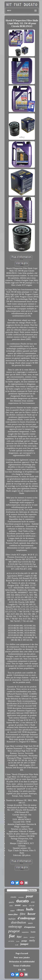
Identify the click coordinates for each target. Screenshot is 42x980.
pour (29, 896)
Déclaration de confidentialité (22, 961)
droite (17, 941)
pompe (24, 941)
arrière (11, 941)
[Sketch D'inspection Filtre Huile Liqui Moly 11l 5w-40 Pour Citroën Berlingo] (21, 43)
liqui (19, 936)
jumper (24, 944)
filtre (22, 914)
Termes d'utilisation (21, 966)
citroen (20, 909)
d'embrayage (26, 918)
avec (33, 902)
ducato (22, 901)
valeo (11, 906)
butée (33, 932)
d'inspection (29, 927)
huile (29, 909)
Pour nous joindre (22, 957)
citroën (13, 897)
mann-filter (13, 914)
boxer (31, 914)
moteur (32, 937)
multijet (11, 918)
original (12, 910)
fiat (12, 936)
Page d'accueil (22, 953)
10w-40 (31, 906)
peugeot (14, 931)
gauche (11, 902)
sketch (30, 923)
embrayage (15, 926)
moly (32, 940)
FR (24, 970)
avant (17, 905)
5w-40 (16, 945)
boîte (25, 906)
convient (21, 897)
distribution (18, 922)
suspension (25, 932)
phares (26, 937)
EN (19, 970)
